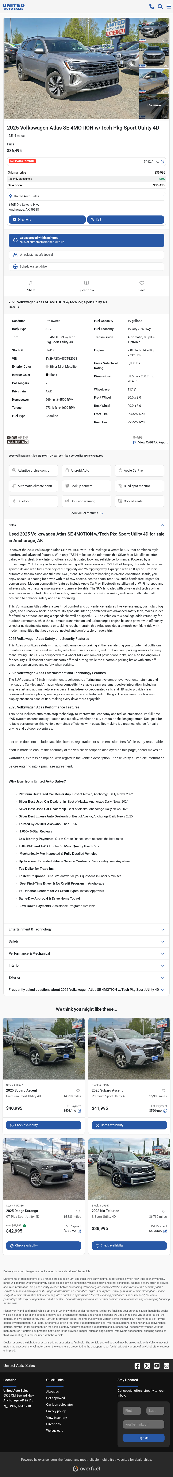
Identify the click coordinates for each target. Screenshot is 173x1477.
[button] (152, 6)
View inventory (56, 1418)
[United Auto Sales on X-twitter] (145, 1365)
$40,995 (14, 1108)
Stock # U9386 (15, 1205)
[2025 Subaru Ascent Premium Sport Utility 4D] (44, 1048)
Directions (24, 219)
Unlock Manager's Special (36, 254)
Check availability (26, 1125)
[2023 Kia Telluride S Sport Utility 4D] (129, 1169)
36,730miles (158, 1217)
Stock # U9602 (100, 1085)
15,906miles (158, 1096)
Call (98, 219)
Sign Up (144, 1438)
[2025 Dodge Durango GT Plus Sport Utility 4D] (44, 1169)
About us (52, 1391)
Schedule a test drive (33, 266)
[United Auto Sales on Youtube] (155, 1365)
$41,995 (100, 1108)
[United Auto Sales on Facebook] (136, 1365)
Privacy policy (56, 1411)
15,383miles (72, 1217)
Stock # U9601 (15, 1085)
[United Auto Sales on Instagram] (165, 1365)
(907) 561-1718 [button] (20, 1406)
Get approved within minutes (39, 237)
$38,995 (100, 1228)
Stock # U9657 (100, 1205)
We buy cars (54, 1431)
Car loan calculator (59, 1405)
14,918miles (72, 1096)
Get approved (55, 1398)
